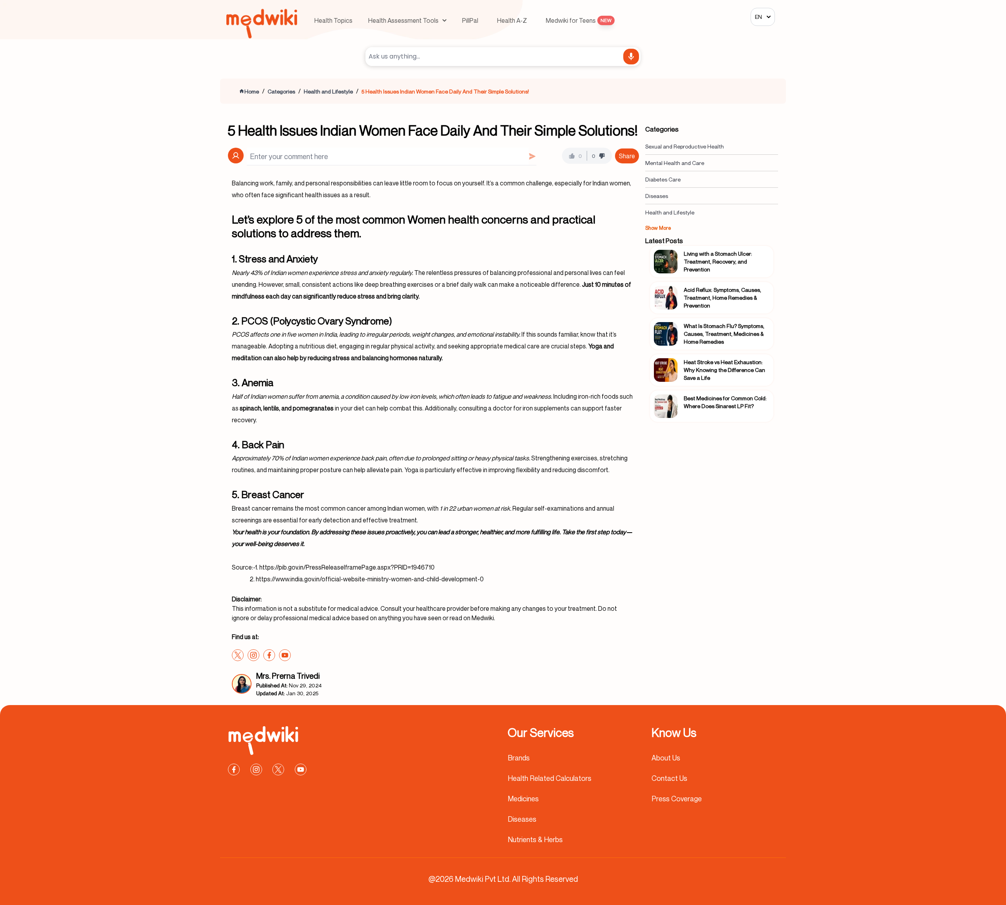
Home (251, 91)
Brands (519, 757)
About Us (666, 757)
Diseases (656, 195)
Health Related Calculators (549, 778)
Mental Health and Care (674, 162)
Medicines (523, 798)
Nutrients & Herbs (535, 839)
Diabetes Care (663, 179)
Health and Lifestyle (328, 91)
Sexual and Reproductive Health (684, 146)
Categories (281, 91)
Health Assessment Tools (403, 20)
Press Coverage (677, 798)
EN (758, 16)
